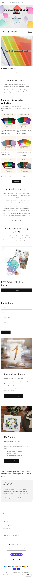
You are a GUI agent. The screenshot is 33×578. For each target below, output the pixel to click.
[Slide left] (13, 72)
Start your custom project (14, 396)
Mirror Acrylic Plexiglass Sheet (7, 175)
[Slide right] (20, 72)
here (2, 110)
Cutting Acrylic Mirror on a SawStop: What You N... (15, 484)
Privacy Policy (6, 528)
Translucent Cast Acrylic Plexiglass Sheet (24, 131)
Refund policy (6, 574)
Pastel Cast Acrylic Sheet (6, 152)
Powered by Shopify (17, 572)
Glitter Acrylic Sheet (21, 175)
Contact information (26, 572)
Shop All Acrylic (16, 23)
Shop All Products (16, 18)
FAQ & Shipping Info (8, 525)
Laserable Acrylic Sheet (8, 68)
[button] (3, 2)
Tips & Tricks (6, 539)
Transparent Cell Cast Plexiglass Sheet (8, 131)
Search (4, 532)
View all (30, 32)
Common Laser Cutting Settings (11, 535)
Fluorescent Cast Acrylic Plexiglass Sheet (24, 153)
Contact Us (6, 521)
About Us (5, 518)
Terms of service (13, 574)
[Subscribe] (24, 549)
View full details (5, 295)
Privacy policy (21, 574)
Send (6, 332)
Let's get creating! (11, 460)
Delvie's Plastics (9, 572)
